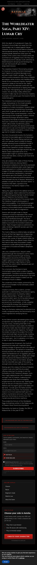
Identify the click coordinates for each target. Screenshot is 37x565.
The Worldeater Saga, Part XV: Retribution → (17, 427)
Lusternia (26, 4)
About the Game (10, 499)
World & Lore (9, 496)
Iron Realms (11, 4)
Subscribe (18, 468)
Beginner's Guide (10, 493)
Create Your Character (18, 536)
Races (7, 489)
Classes (7, 486)
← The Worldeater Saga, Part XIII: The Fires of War (18, 420)
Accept (6, 562)
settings (21, 558)
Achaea (19, 4)
